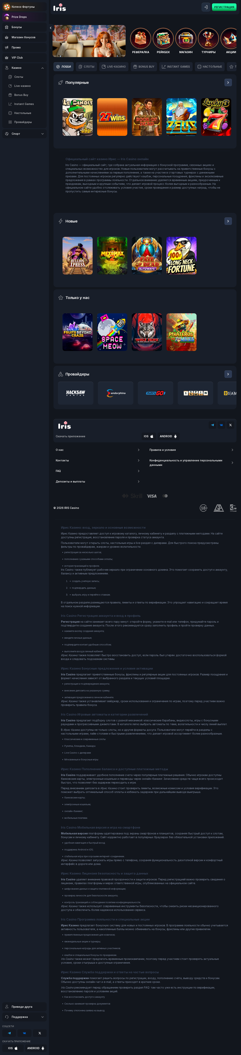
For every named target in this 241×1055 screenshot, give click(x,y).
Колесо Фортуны (23, 6)
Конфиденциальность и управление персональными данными (185, 462)
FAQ (58, 470)
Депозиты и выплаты (70, 481)
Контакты (62, 460)
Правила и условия (162, 449)
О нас (59, 449)
